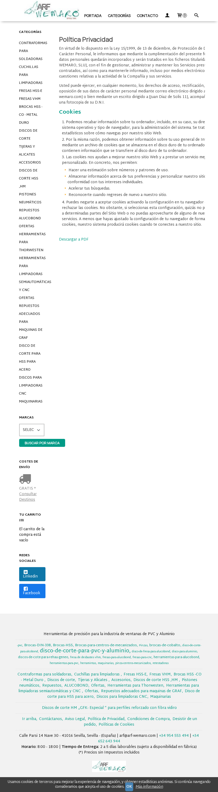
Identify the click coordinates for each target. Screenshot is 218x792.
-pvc (19, 645)
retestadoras (161, 663)
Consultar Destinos (28, 497)
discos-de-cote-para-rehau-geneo (43, 657)
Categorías (119, 15)
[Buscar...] (196, 15)
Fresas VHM (29, 99)
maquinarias (106, 663)
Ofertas (26, 226)
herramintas (88, 663)
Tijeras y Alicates (27, 151)
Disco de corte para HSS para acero (29, 358)
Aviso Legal (75, 719)
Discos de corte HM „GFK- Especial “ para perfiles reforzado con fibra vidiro (109, 708)
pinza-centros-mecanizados (133, 663)
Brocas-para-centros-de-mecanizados (106, 645)
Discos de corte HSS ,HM (28, 179)
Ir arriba (29, 719)
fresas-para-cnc (142, 657)
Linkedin (30, 576)
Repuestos (29, 210)
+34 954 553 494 (174, 736)
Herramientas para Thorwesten (32, 242)
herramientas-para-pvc (64, 663)
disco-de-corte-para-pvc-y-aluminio (84, 651)
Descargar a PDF (74, 239)
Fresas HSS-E (30, 91)
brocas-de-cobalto (164, 645)
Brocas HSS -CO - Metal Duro (30, 115)
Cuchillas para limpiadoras (31, 75)
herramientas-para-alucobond (176, 657)
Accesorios (30, 163)
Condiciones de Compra (148, 719)
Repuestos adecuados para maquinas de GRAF (31, 322)
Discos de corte (28, 135)
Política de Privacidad (106, 719)
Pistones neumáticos (30, 198)
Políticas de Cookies (116, 724)
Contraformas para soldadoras (32, 51)
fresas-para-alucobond (117, 657)
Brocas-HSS (63, 645)
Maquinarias (31, 402)
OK (129, 787)
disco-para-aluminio (184, 651)
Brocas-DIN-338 (37, 645)
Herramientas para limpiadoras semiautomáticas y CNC (32, 274)
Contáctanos (50, 719)
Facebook (31, 593)
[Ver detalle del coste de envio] (26, 479)
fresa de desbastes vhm (85, 657)
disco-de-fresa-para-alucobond (151, 651)
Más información (149, 787)
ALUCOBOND (30, 218)
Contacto (147, 15)
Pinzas (143, 645)
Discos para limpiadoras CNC (31, 386)
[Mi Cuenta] (167, 15)
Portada (93, 15)
